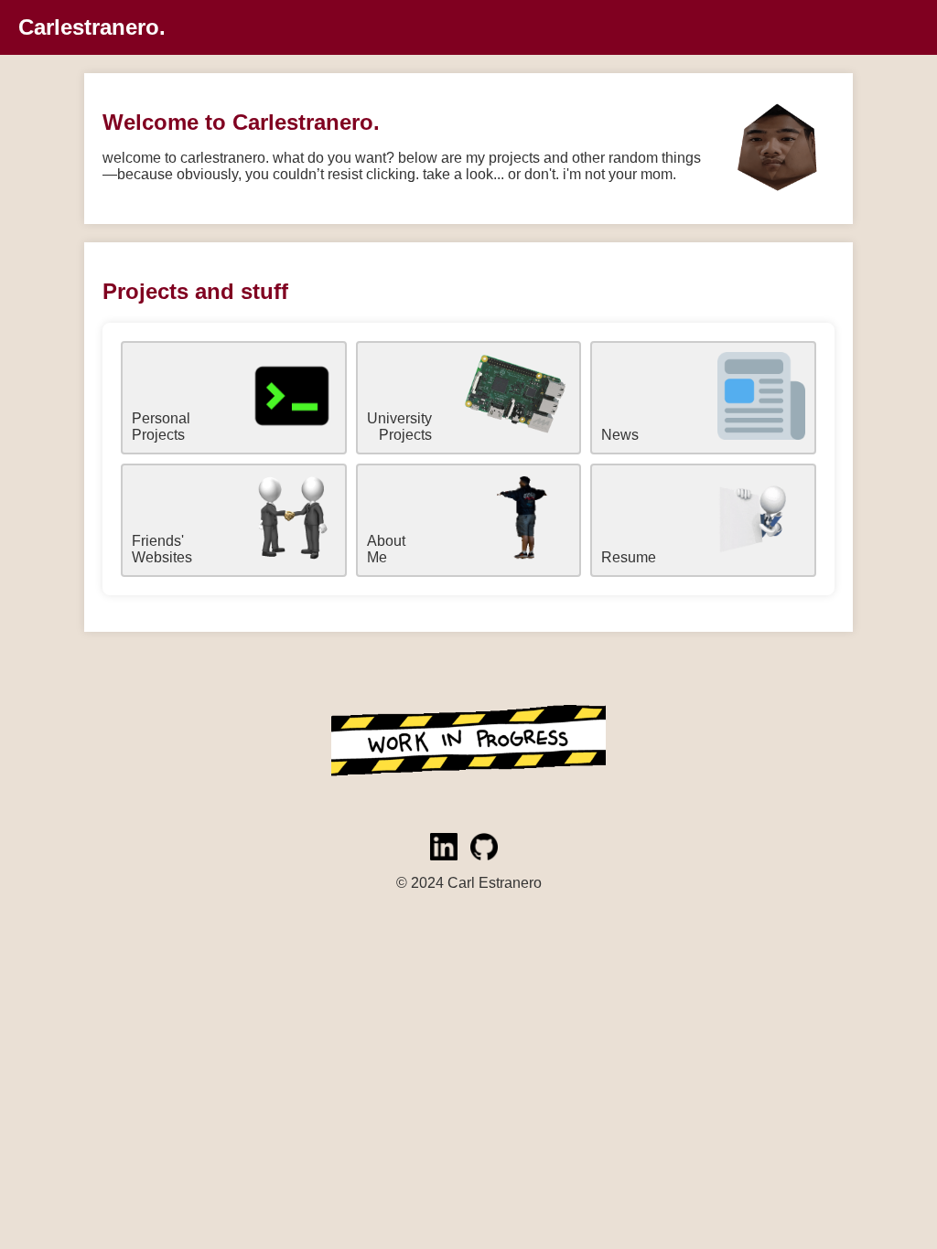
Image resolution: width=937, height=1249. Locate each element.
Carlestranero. (92, 27)
